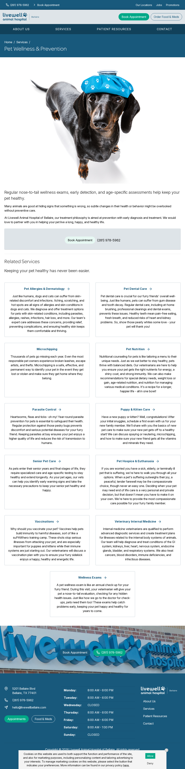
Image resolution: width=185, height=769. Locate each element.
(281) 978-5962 (108, 240)
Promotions (172, 5)
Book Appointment (134, 17)
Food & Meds (166, 17)
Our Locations (144, 5)
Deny (150, 763)
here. (126, 765)
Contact (164, 29)
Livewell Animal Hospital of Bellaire (92, 749)
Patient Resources (114, 29)
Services (63, 29)
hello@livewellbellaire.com (29, 707)
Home (8, 42)
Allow (150, 755)
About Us (21, 29)
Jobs (159, 5)
